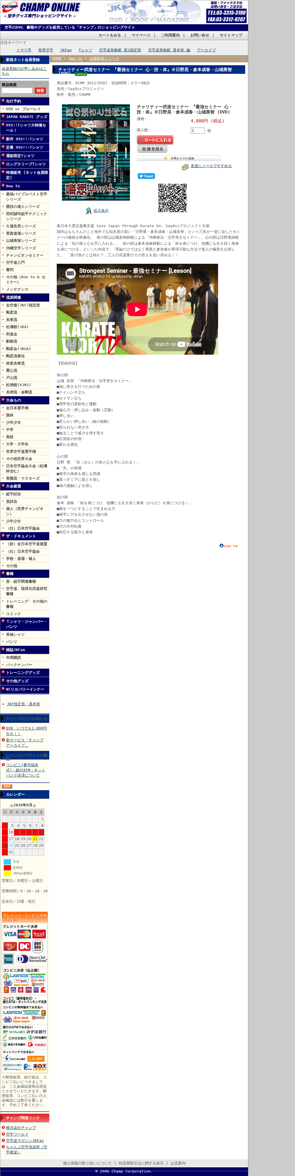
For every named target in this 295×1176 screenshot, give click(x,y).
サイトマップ (231, 35)
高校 (10, 437)
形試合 (11, 501)
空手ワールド (17, 1134)
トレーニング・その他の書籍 (26, 604)
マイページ (141, 35)
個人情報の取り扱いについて (87, 1163)
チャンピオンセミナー (25, 255)
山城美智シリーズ (21, 240)
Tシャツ (85, 50)
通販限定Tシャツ (20, 156)
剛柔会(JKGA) (18, 349)
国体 (10, 415)
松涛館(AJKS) (18, 385)
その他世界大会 (19, 459)
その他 (11, 566)
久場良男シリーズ (21, 226)
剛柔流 (11, 312)
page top (231, 545)
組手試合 (13, 494)
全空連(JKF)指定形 (23, 305)
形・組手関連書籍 (21, 581)
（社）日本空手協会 (23, 528)
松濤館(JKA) (17, 327)
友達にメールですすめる (211, 166)
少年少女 (13, 422)
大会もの (13, 400)
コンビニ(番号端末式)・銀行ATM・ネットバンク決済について (25, 770)
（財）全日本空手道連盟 (26, 544)
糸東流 (11, 319)
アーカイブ (206, 50)
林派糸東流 (15, 363)
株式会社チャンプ (21, 1127)
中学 (10, 429)
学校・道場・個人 (21, 558)
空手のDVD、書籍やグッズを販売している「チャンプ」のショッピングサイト (70, 27)
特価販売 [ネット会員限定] (27, 175)
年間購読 (13, 657)
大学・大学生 (17, 444)
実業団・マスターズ (23, 478)
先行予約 (13, 101)
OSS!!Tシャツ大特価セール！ (26, 127)
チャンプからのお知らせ (26, 718)
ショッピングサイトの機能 (26, 757)
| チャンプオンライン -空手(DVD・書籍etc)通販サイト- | (42, 14)
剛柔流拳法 (15, 356)
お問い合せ (199, 35)
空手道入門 (15, 262)
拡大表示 (101, 210)
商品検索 (9, 85)
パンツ (11, 642)
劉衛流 (11, 341)
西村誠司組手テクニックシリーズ (26, 216)
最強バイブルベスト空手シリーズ (26, 196)
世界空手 (45, 50)
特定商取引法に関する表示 (141, 1163)
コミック (13, 614)
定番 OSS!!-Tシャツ (24, 147)
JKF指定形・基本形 (23, 704)
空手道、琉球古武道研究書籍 (26, 591)
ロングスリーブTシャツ (26, 164)
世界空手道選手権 (21, 451)
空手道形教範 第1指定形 (120, 50)
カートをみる (110, 35)
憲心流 (11, 370)
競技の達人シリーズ (23, 206)
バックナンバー (19, 665)
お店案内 (178, 1163)
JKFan (66, 50)
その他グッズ (17, 681)
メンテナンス (17, 289)
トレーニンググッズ (23, 672)
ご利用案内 (170, 35)
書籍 (10, 573)
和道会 (11, 334)
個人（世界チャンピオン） (25, 511)
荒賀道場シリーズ (21, 233)
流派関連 (13, 297)
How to (13, 186)
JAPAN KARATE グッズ (26, 117)
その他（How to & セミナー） (26, 279)
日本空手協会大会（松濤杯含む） (26, 468)
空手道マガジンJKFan (25, 1140)
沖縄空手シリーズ (21, 248)
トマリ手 (23, 50)
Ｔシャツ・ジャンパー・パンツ (26, 624)
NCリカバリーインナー (25, 689)
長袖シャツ (15, 634)
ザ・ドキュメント (21, 536)
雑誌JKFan (15, 650)
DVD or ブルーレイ (23, 109)
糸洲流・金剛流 (19, 392)
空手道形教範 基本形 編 (169, 50)
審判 (10, 270)
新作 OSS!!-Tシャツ (24, 139)
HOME (57, 58)
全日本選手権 (17, 408)
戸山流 (11, 377)
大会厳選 (13, 486)
